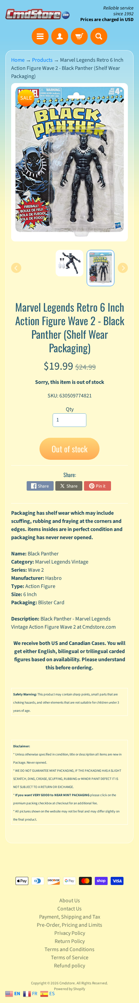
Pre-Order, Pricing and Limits (69, 925)
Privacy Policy (69, 933)
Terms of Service (69, 957)
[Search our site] (98, 36)
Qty (70, 409)
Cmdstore (67, 983)
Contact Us (69, 908)
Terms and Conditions (69, 949)
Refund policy (69, 965)
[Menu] (40, 36)
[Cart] (79, 36)
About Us (69, 900)
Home (18, 60)
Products (42, 60)
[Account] (59, 36)
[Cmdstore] (37, 14)
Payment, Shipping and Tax (69, 917)
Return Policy (70, 941)
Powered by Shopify (69, 988)
